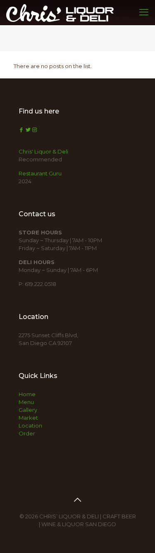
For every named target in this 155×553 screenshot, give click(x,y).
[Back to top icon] (77, 499)
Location (30, 425)
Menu (26, 402)
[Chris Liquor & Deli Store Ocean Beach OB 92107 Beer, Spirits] (60, 12)
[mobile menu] (144, 12)
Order (27, 433)
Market (28, 417)
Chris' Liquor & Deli (43, 151)
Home (27, 394)
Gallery (28, 409)
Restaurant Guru (40, 173)
